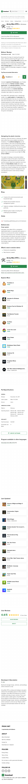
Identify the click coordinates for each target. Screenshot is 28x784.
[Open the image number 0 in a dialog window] (12, 182)
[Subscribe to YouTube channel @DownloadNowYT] (9, 771)
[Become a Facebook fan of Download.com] (3, 771)
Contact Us (4, 742)
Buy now (15, 32)
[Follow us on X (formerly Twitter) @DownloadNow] (6, 771)
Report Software (15, 433)
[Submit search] (10, 11)
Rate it (14, 623)
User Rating (9, 28)
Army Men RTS (16, 24)
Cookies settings (5, 763)
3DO (4, 682)
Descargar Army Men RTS (7, 443)
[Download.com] (5, 11)
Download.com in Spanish (8, 744)
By (8, 26)
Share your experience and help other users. (12, 38)
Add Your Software (6, 739)
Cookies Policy (5, 757)
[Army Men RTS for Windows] (3, 26)
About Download (5, 737)
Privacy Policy (5, 752)
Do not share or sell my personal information (12, 760)
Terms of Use (5, 755)
